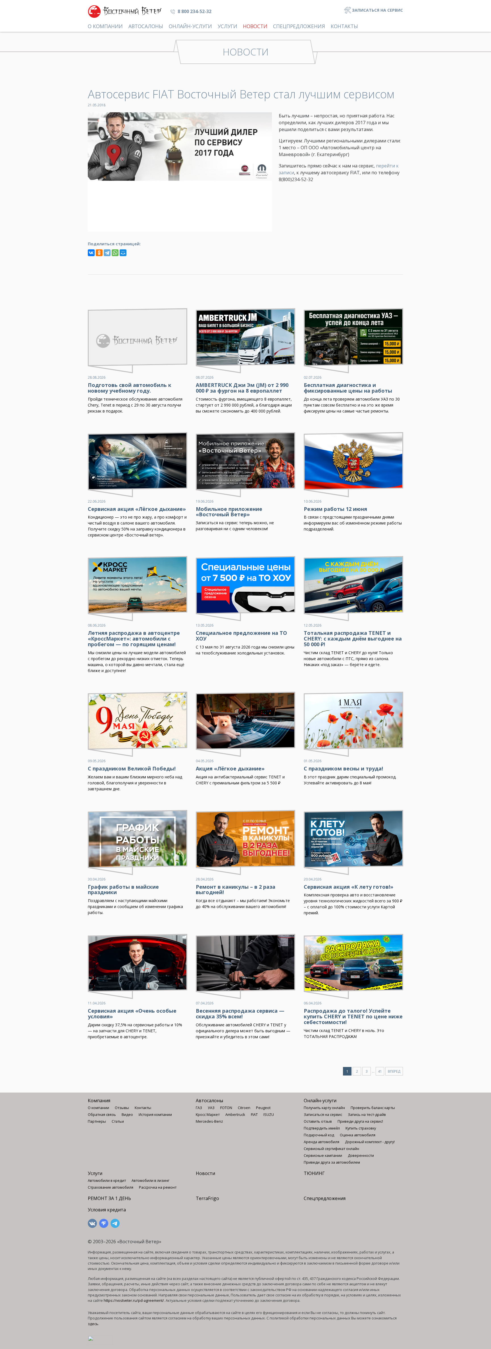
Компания (99, 1100)
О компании (105, 26)
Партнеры (97, 1121)
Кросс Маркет (208, 1114)
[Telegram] (107, 252)
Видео (127, 1114)
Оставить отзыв (318, 1121)
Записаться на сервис (377, 10)
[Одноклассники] (99, 252)
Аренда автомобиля (321, 1141)
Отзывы (122, 1107)
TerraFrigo (207, 1198)
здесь (93, 1323)
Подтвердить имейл (322, 1128)
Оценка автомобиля (357, 1134)
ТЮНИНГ (314, 1173)
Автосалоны (145, 26)
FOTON (226, 1107)
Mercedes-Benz (209, 1121)
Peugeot (263, 1107)
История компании (155, 1114)
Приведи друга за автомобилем (332, 1162)
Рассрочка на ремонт (157, 1187)
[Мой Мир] (123, 252)
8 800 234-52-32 (193, 11)
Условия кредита (107, 1210)
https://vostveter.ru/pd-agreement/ (134, 1300)
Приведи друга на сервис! (360, 1121)
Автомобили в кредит (107, 1180)
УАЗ (211, 1107)
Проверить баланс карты (373, 1107)
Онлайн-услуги (190, 26)
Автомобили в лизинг (150, 1180)
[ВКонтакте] (91, 252)
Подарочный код (319, 1134)
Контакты (344, 26)
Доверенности (361, 1155)
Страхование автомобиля (110, 1187)
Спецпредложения (299, 26)
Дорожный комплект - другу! (370, 1141)
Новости (255, 26)
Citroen (244, 1107)
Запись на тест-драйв (367, 1114)
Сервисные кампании (323, 1155)
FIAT (254, 1114)
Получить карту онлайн (324, 1107)
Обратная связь (102, 1114)
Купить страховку (361, 1128)
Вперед (394, 1071)
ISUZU (268, 1114)
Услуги (227, 26)
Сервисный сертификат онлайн (331, 1148)
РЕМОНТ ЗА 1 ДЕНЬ (109, 1198)
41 (380, 1071)
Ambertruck (235, 1114)
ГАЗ (199, 1107)
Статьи (118, 1121)
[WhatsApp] (115, 252)
